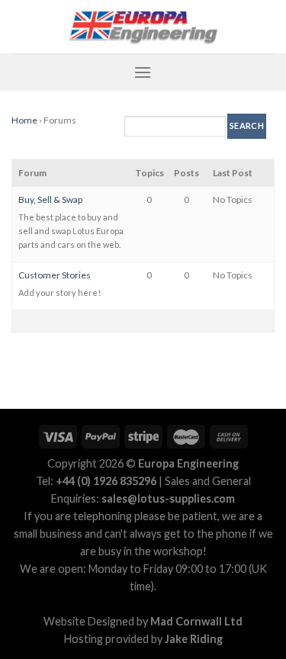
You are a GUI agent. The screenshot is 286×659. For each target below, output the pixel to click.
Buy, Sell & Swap (50, 199)
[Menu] (142, 72)
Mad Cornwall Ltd (196, 621)
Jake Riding (194, 638)
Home (24, 120)
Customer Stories (54, 275)
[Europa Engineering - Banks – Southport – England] (143, 27)
